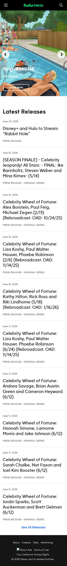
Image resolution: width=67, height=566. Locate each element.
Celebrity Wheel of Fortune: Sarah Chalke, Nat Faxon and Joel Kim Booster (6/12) (32, 465)
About (16, 542)
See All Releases (33, 527)
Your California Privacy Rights (33, 554)
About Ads (26, 549)
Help (35, 542)
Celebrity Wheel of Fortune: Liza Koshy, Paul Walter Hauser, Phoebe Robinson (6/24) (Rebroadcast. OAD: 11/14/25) (30, 344)
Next (61, 54)
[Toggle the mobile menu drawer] (6, 5)
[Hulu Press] (33, 5)
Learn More (16, 87)
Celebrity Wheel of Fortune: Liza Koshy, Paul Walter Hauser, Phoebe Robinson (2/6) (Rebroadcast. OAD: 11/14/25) (30, 255)
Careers (26, 542)
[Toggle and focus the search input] (61, 5)
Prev (6, 54)
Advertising (47, 542)
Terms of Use (41, 549)
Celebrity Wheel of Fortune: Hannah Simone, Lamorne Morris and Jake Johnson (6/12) (32, 428)
